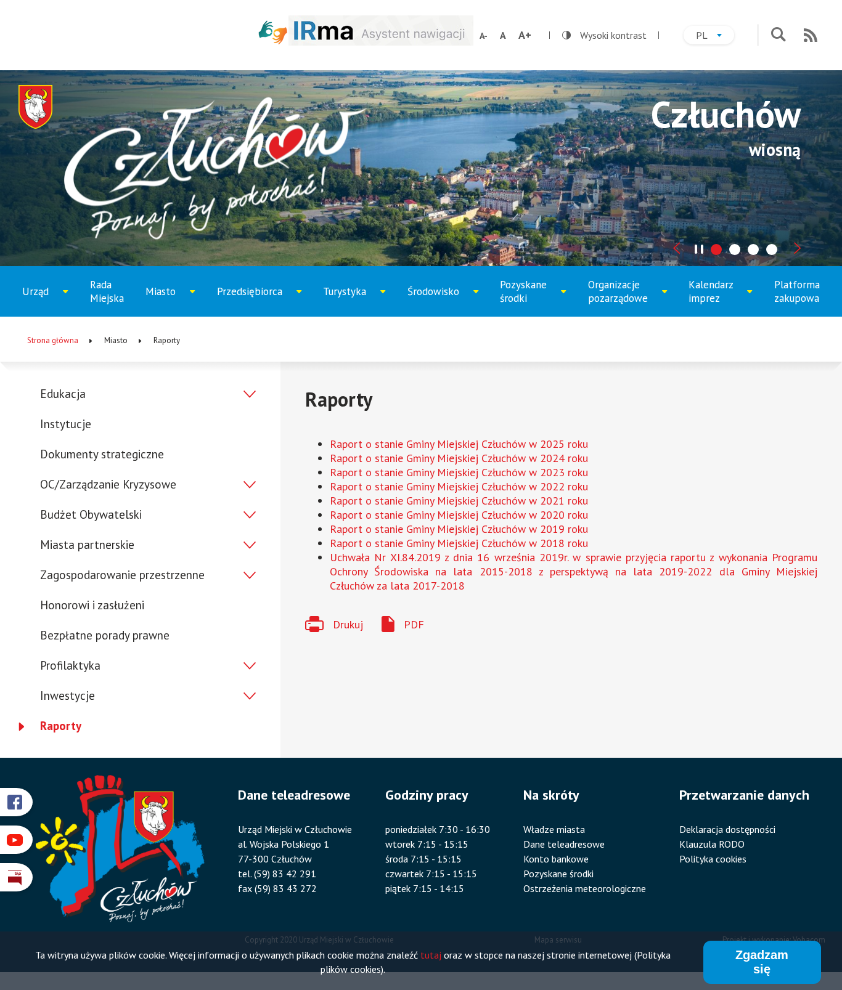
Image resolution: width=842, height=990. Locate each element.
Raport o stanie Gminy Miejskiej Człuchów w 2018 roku (459, 543)
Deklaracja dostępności (727, 829)
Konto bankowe (556, 859)
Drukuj (348, 624)
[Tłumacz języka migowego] (273, 32)
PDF (414, 624)
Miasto (173, 301)
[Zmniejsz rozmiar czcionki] (484, 36)
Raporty (60, 725)
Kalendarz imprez (720, 297)
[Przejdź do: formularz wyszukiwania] (778, 35)
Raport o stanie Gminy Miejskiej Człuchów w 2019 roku (459, 529)
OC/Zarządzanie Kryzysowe (108, 484)
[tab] (716, 249)
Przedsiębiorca (254, 301)
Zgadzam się (761, 962)
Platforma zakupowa (797, 291)
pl (715, 36)
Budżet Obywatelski (91, 514)
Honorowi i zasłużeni (92, 605)
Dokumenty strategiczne (102, 454)
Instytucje (65, 423)
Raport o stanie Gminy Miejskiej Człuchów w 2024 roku (459, 458)
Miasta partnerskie (87, 544)
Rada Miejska (107, 291)
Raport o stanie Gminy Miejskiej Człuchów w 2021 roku (459, 500)
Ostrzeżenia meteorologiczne (584, 888)
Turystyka (354, 301)
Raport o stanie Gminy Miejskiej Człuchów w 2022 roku (459, 486)
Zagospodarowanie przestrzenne (122, 574)
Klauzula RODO (712, 844)
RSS (810, 35)
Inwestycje (67, 695)
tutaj (430, 955)
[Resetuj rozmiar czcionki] (503, 35)
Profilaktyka (70, 665)
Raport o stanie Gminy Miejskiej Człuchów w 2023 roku (459, 472)
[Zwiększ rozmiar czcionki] (524, 35)
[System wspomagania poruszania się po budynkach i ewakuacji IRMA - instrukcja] (380, 41)
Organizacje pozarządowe (624, 297)
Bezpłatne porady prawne (105, 635)
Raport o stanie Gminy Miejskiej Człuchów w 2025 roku (459, 444)
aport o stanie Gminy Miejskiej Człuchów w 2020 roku (462, 515)
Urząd (49, 301)
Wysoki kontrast (604, 35)
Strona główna (52, 340)
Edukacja (63, 393)
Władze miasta (554, 829)
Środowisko (441, 301)
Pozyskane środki (532, 297)
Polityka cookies (712, 859)
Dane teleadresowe (564, 844)
